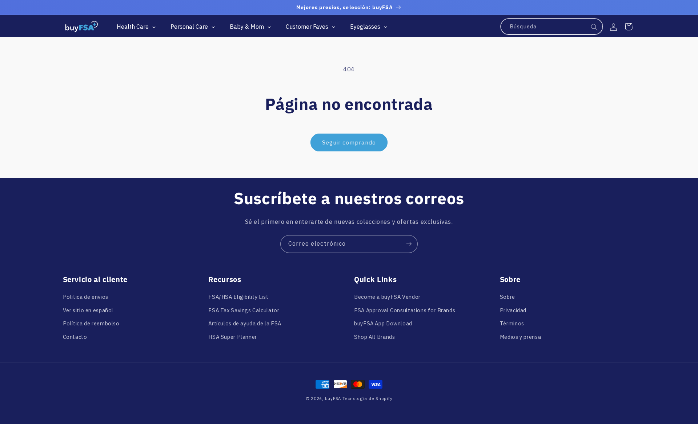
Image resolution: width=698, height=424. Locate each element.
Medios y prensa (520, 336)
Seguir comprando (349, 142)
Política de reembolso (91, 323)
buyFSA (333, 398)
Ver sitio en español (88, 310)
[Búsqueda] (594, 27)
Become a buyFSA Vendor (387, 296)
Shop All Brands (374, 336)
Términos (512, 323)
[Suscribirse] (409, 244)
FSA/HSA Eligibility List (238, 296)
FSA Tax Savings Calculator (243, 310)
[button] (628, 26)
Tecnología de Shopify (367, 398)
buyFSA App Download (383, 323)
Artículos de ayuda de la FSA (244, 323)
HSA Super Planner (232, 336)
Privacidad (513, 310)
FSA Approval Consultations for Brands (404, 310)
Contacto (75, 336)
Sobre (507, 296)
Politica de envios (85, 296)
